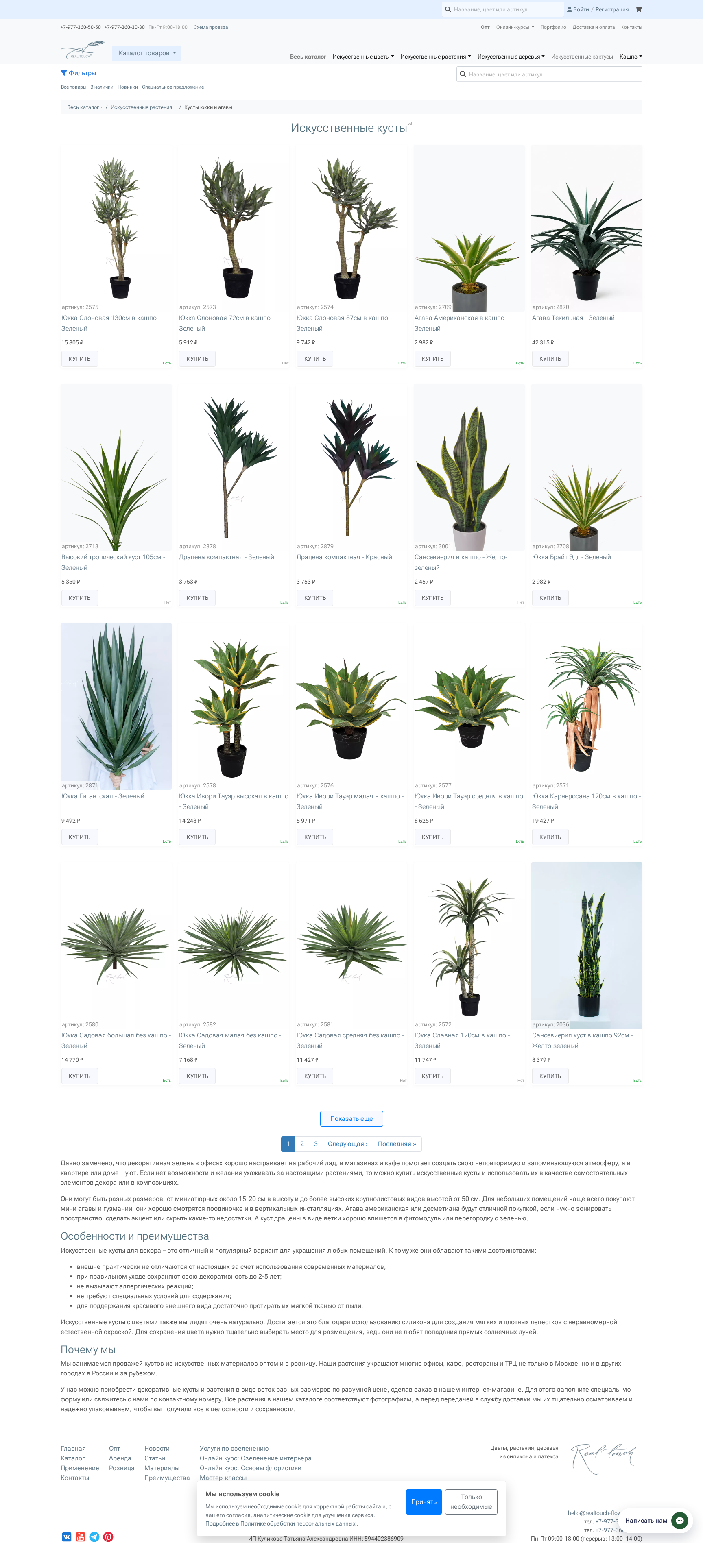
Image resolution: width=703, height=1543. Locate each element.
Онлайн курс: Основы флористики (250, 1468)
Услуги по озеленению (234, 1448)
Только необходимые (471, 1501)
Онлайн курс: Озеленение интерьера (256, 1458)
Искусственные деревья (509, 56)
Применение (80, 1468)
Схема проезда (211, 27)
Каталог (73, 1458)
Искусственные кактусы (582, 56)
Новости (157, 1448)
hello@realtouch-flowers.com (605, 1513)
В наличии (102, 87)
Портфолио (553, 27)
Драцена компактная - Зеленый (226, 557)
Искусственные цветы (361, 56)
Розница (122, 1468)
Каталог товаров (144, 53)
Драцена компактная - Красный (344, 557)
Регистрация (612, 9)
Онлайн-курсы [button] (513, 27)
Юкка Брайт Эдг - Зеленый (571, 557)
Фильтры (81, 73)
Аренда (120, 1458)
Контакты (631, 27)
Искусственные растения (433, 56)
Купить (79, 358)
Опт (485, 27)
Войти (580, 9)
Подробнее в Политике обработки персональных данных (281, 1523)
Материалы (161, 1468)
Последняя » (397, 1144)
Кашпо (629, 56)
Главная (73, 1448)
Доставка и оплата (594, 27)
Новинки (128, 87)
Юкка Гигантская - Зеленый (102, 796)
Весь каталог (308, 56)
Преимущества (167, 1478)
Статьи (154, 1458)
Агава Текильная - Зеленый (573, 318)
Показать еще (351, 1118)
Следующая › (348, 1144)
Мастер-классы (223, 1478)
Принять (424, 1502)
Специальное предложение (173, 87)
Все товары (74, 87)
